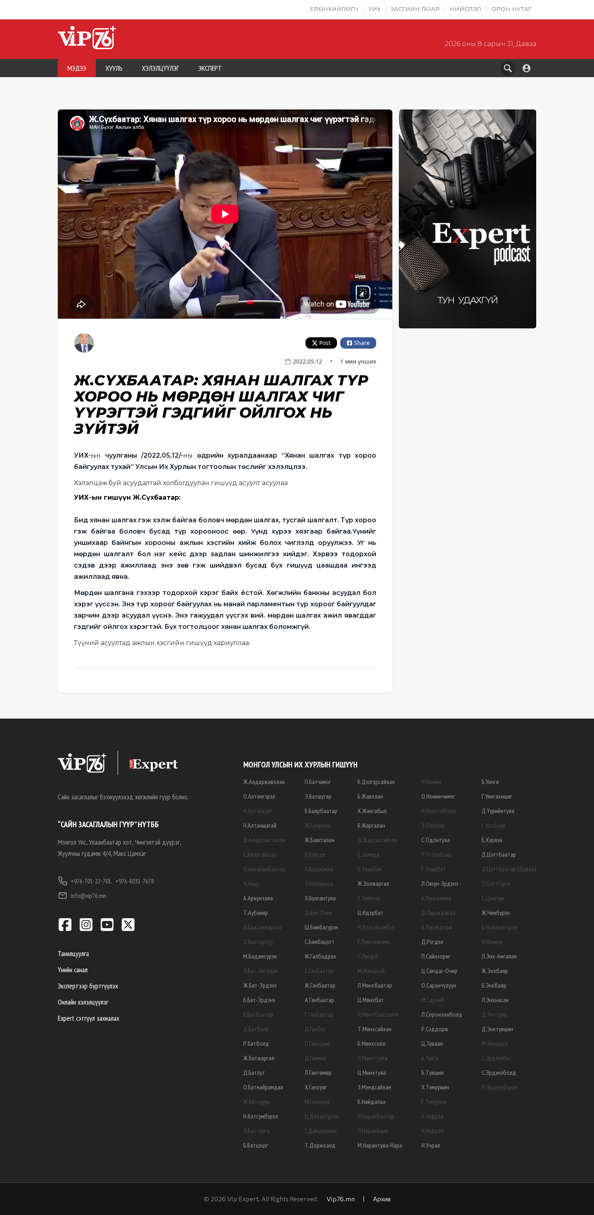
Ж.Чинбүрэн (496, 912)
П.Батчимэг (318, 782)
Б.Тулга (429, 1058)
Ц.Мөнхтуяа (372, 1072)
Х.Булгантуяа (320, 898)
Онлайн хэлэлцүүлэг (83, 1002)
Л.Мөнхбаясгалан (378, 1014)
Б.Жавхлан (370, 796)
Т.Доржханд (320, 1145)
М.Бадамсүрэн (260, 956)
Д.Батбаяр (256, 1029)
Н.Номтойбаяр (438, 811)
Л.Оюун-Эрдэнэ (439, 883)
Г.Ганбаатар (319, 1014)
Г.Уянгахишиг (497, 796)
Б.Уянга (490, 782)
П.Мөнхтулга (373, 1058)
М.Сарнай (432, 1000)
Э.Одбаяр (433, 825)
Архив (382, 1198)
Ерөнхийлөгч (334, 9)
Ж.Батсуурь (256, 1101)
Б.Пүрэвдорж (437, 927)
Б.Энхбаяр (494, 985)
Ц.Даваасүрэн (321, 1116)
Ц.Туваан (432, 1043)
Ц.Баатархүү (258, 942)
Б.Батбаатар (258, 1014)
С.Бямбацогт (320, 942)
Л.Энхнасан (495, 1000)
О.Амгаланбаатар (264, 869)
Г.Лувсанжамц (374, 942)
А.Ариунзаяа (258, 898)
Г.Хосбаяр (494, 825)
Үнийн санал (73, 969)
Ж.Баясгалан (320, 840)
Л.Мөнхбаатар (375, 985)
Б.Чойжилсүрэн (499, 927)
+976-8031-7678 (135, 881)
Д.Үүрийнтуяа (498, 811)
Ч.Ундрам (432, 1131)
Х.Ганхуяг (316, 1087)
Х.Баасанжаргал (262, 927)
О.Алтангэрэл (259, 796)
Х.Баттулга (256, 1131)
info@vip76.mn (88, 895)
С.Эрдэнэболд (499, 1072)
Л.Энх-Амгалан (499, 956)
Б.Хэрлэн (492, 840)
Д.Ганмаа (315, 1058)
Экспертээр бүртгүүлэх (88, 985)
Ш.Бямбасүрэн (321, 927)
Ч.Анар (251, 883)
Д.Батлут (254, 1072)
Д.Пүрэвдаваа (438, 912)
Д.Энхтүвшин (497, 1029)
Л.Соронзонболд (441, 1014)
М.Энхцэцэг (495, 1043)
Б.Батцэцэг (255, 1145)
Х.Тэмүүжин (435, 1087)
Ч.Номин (431, 782)
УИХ (375, 9)
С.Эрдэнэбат (497, 1058)
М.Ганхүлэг (317, 1101)
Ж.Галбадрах (320, 956)
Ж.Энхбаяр (495, 971)
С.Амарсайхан (259, 854)
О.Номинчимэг (438, 796)
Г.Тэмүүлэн (434, 1101)
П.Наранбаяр (373, 1131)
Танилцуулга (73, 953)
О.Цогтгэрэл (496, 883)
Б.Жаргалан (371, 825)
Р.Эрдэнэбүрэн (499, 1087)
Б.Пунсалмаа (436, 898)
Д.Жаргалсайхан (377, 840)
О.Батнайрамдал (263, 1087)
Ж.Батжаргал (258, 1058)
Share (362, 343)
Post (325, 343)
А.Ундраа (432, 1116)
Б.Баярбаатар (321, 811)
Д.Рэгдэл (432, 942)
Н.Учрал (430, 1145)
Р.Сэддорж (434, 1029)
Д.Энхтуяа (494, 1014)
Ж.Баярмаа (318, 825)
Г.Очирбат (433, 869)
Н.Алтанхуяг (257, 811)
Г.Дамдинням (321, 1131)
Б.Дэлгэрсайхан (376, 782)
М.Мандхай (371, 971)
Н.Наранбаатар (376, 1116)
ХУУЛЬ (113, 68)
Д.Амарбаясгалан (264, 840)
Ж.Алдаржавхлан (264, 782)
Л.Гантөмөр (318, 1072)
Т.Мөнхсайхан (375, 1029)
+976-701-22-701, (91, 881)
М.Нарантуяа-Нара (380, 1145)
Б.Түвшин (432, 1072)
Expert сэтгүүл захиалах (88, 1018)
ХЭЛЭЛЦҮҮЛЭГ (160, 68)
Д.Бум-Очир (319, 912)
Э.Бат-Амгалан (260, 971)
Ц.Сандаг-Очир (439, 971)
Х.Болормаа (319, 869)
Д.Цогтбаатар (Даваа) (509, 869)
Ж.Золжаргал (373, 883)
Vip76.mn (340, 1198)
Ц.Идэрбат (370, 912)
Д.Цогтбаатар (499, 854)
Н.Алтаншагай (259, 825)
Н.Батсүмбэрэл (260, 1116)
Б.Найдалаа (371, 1101)
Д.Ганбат (315, 1029)
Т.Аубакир (255, 912)
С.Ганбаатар (319, 971)
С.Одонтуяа (435, 840)
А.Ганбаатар (319, 1000)
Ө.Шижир (492, 942)
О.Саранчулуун (438, 985)
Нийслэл (465, 9)
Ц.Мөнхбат (371, 1000)
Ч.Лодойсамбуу (376, 927)
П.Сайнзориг (436, 956)
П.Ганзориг (317, 1043)
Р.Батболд (256, 1043)
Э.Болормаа (319, 883)
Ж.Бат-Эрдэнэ (260, 985)
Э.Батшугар (318, 796)
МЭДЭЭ (76, 68)
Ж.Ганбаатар (320, 985)
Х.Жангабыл (372, 811)
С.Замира (368, 854)
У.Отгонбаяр (436, 854)
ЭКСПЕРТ (210, 68)
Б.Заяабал (370, 869)
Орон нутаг (511, 9)
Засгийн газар (415, 9)
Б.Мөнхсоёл (371, 1043)
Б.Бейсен (315, 854)
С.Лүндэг (368, 956)
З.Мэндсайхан (374, 1087)
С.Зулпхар (369, 898)
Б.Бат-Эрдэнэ (259, 1000)
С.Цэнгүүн (493, 898)
